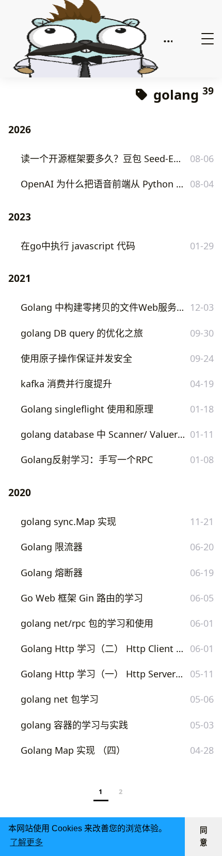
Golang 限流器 (52, 547)
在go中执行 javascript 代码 (78, 246)
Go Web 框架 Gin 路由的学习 (82, 598)
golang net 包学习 (60, 699)
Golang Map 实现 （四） (73, 750)
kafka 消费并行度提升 (66, 383)
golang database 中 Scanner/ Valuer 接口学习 (103, 434)
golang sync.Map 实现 (68, 521)
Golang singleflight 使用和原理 (87, 409)
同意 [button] (203, 836)
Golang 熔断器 (52, 572)
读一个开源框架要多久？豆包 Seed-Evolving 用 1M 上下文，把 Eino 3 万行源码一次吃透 (103, 158)
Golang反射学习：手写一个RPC (87, 459)
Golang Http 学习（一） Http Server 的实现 (103, 674)
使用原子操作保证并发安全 (76, 358)
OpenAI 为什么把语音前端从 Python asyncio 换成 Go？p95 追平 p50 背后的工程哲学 (103, 184)
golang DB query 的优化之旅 (82, 333)
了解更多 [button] (26, 842)
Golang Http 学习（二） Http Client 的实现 (103, 648)
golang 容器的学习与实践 (74, 725)
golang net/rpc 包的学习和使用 (87, 623)
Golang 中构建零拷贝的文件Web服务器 (103, 307)
